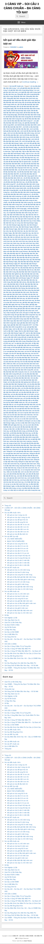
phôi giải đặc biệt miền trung (16, 341)
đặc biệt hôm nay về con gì (11, 223)
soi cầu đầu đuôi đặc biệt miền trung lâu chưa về (20, 371)
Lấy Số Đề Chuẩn (10, 627)
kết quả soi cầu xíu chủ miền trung (18, 570)
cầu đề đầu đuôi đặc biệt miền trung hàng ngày (25, 192)
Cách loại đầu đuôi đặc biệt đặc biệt (17, 129)
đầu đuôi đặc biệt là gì (27, 268)
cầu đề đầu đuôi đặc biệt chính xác (22, 177)
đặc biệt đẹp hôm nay (27, 217)
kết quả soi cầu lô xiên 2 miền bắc (18, 560)
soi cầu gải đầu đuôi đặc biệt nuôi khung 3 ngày (22, 405)
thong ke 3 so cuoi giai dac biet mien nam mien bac (21, 452)
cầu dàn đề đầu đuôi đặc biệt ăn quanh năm (17, 162)
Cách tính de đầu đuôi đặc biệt (21, 139)
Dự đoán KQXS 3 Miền (12, 625)
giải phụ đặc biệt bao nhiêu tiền (27, 308)
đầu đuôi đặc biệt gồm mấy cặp (22, 260)
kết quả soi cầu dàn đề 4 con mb (18, 527)
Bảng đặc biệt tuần (13, 98)
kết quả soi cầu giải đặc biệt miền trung (20, 586)
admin (21, 47)
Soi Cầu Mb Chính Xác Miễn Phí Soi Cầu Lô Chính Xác (23, 653)
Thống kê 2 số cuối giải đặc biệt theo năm (19, 451)
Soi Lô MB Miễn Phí (11, 634)
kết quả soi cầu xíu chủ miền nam (18, 594)
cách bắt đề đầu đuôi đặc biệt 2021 (21, 126)
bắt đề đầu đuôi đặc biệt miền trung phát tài (19, 117)
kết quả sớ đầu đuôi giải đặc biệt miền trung (21, 577)
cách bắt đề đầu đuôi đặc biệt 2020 (25, 125)
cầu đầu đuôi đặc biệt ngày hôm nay (27, 166)
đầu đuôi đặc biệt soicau (18, 282)
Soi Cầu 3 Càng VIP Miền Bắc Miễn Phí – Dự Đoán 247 (23, 651)
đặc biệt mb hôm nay (24, 229)
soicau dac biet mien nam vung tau (21, 441)
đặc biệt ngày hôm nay (10, 235)
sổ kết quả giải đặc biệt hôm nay (21, 347)
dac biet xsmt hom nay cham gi (23, 241)
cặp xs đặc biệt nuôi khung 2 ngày (14, 153)
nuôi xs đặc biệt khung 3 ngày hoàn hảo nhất (24, 335)
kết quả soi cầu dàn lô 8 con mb (17, 551)
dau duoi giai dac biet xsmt (20, 292)
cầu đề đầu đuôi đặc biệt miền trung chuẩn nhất (21, 187)
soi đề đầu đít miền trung (17, 431)
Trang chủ (8, 505)
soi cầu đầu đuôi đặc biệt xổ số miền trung (21, 395)
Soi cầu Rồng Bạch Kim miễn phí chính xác (20, 416)
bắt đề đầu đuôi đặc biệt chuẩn (20, 111)
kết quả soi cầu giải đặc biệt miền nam (19, 601)
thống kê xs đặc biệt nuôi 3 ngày (28, 462)
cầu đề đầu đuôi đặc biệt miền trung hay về (17, 194)
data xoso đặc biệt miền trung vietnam (15, 251)
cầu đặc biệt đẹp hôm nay (27, 157)
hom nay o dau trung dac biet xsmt (20, 312)
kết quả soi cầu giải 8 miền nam (17, 608)
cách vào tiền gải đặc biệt (31, 143)
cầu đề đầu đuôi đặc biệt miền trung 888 (19, 186)
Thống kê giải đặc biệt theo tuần (23, 460)
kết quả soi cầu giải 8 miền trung (17, 584)
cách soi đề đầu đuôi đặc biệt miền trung (16, 137)
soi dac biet (11, 429)
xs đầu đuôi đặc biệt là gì (23, 486)
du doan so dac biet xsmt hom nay (23, 300)
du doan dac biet (23, 296)
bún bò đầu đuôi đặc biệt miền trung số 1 (20, 121)
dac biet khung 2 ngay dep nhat (16, 225)
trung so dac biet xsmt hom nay (27, 468)
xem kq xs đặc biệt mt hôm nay (30, 480)
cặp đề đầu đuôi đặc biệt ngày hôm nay (25, 149)
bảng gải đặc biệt (8, 100)
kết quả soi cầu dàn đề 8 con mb (18, 532)
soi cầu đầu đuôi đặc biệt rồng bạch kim (21, 383)
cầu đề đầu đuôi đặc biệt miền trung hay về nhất (20, 195)
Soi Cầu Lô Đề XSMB (12, 632)
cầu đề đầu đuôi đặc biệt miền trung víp (20, 202)
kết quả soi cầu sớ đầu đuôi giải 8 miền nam (21, 603)
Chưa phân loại (9, 689)
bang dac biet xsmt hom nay (29, 98)
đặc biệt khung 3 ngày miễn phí (29, 227)
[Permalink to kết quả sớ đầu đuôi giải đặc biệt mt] (21, 70)
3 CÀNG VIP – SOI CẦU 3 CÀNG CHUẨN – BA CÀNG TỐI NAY (22, 8)
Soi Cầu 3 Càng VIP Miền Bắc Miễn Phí (18, 649)
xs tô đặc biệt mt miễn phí (15, 490)
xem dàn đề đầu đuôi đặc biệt (15, 474)
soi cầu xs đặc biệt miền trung (25, 423)
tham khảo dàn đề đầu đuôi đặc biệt (17, 445)
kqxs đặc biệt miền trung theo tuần (21, 321)
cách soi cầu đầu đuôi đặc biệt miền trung (20, 133)
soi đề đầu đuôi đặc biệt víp (21, 439)
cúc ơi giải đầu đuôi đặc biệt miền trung (18, 213)
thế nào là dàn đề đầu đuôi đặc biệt (21, 447)
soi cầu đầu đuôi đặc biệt (22, 357)
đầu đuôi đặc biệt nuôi (29, 274)
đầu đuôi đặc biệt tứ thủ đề (15, 284)
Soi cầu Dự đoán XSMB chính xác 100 (15, 402)
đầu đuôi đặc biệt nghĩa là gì (12, 274)
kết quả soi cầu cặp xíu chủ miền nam (19, 613)
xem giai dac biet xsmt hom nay (16, 478)
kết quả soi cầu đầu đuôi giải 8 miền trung (20, 579)
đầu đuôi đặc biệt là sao (26, 270)
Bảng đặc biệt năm (20, 96)
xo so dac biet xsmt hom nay (19, 484)
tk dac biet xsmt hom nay (11, 464)
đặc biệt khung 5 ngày (10, 229)
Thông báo (8, 749)
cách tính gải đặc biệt (28, 141)
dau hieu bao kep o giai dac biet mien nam (20, 293)
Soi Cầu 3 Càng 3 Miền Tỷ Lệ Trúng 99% (18, 646)
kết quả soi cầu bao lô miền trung (18, 572)
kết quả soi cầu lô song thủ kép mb (18, 558)
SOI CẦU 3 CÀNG (10, 644)
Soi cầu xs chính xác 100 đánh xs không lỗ (16, 421)
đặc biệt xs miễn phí (14, 237)
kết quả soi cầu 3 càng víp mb (17, 515)
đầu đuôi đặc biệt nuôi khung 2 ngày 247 (20, 278)
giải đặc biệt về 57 (29, 306)
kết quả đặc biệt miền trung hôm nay (26, 315)
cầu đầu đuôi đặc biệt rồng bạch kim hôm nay (17, 168)
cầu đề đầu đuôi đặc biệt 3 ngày (27, 172)
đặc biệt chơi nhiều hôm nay (16, 215)
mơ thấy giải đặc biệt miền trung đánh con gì (20, 326)
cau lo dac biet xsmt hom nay (25, 206)
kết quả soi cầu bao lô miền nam (17, 596)
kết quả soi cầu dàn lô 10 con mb (18, 553)
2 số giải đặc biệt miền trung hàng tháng (20, 90)
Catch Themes (28, 941)
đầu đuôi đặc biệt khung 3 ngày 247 (18, 266)
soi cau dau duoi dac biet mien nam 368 (19, 366)
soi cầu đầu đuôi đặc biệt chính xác (26, 360)
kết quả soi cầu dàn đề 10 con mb (18, 524)
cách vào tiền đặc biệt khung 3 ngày (21, 142)
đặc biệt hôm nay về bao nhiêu (30, 221)
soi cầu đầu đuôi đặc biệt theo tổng (17, 390)
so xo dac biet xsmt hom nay (25, 349)
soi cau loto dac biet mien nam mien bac (20, 415)
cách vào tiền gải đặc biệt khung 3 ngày (16, 145)
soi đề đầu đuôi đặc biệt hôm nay (20, 433)
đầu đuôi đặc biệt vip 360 (11, 286)
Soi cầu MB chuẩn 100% (13, 512)
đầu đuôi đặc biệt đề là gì (24, 257)
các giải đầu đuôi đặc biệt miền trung (21, 122)
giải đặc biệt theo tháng (15, 306)
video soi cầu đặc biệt (13, 472)
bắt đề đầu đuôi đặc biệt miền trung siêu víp (22, 118)
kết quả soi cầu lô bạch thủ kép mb (18, 555)
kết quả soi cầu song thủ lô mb (17, 544)
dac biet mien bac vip (18, 231)
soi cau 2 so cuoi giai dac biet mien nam (21, 350)
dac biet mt (35, 233)
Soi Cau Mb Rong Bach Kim (14, 656)
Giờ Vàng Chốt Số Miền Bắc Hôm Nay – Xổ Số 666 (21, 665)
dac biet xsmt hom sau (25, 247)
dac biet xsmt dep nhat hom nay (22, 239)
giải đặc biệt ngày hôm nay (30, 302)
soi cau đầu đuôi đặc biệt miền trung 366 (20, 370)
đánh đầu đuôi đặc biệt (31, 249)
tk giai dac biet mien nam (28, 464)
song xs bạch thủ (14, 443)
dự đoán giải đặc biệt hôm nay (15, 298)
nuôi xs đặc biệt (18, 329)
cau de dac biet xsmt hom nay (27, 170)
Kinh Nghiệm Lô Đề (11, 618)
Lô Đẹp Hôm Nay (10, 629)
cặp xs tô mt (30, 153)
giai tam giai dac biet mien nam (25, 311)
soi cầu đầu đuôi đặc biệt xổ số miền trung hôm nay (21, 397)
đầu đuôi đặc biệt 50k (28, 253)
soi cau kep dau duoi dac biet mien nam (19, 411)
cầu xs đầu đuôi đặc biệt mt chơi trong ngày (21, 207)
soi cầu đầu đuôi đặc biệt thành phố (23, 386)
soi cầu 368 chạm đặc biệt (23, 355)
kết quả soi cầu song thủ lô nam (17, 598)
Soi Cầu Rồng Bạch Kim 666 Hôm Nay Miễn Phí (20, 663)
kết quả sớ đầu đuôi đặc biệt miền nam (19, 610)
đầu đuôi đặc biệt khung (25, 262)
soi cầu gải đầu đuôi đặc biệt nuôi (24, 404)
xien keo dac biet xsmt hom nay (13, 482)
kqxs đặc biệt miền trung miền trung (20, 318)
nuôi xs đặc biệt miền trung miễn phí (14, 337)
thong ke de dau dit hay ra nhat (21, 457)
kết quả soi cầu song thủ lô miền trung (19, 574)
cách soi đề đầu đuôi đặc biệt (29, 135)
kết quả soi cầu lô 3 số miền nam (18, 606)
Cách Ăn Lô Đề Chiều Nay (13, 622)
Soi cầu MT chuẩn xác (16, 86)
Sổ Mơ (7, 615)
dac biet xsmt (25, 237)
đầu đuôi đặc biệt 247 (14, 253)
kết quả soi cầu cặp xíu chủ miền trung (20, 589)
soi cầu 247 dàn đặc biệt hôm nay (19, 353)
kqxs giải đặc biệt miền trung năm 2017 (19, 325)
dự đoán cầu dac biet (29, 294)
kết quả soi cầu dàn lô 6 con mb (17, 548)
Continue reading (30, 81)
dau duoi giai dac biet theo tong (21, 290)
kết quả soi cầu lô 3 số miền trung (18, 582)
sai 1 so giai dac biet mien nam (21, 343)
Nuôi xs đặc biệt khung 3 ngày (28, 331)
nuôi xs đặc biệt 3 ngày (10, 331)
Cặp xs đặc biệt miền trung (30, 151)
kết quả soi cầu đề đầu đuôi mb (17, 534)
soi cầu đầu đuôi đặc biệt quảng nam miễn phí (22, 382)
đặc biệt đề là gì (15, 217)
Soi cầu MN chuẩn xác (12, 591)
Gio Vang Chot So (10, 637)
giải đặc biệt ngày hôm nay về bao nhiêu (16, 304)
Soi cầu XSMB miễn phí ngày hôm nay (21, 424)
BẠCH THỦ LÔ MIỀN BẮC (15, 541)
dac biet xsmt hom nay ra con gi (20, 245)
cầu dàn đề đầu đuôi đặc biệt (30, 160)
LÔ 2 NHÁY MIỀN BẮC (14, 539)
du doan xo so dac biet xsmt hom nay (21, 301)
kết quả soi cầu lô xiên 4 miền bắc (18, 565)
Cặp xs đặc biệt (16, 151)
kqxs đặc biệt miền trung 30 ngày (24, 317)
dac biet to (22, 235)
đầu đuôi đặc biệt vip (31, 284)
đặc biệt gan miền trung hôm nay (25, 219)
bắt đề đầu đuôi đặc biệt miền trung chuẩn (20, 112)
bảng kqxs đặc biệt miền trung (24, 100)
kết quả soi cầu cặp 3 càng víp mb (18, 517)
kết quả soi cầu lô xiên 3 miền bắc (18, 563)
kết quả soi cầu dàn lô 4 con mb (17, 546)
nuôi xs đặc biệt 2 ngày (30, 329)
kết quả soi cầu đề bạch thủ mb (17, 520)
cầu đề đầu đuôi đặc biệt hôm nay (14, 182)
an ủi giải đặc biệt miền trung (27, 92)
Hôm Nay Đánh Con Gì (12, 620)
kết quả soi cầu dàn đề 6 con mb (18, 529)
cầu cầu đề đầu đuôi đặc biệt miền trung (21, 154)
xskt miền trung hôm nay (32, 490)
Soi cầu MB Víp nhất (11, 536)
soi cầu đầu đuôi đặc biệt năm (20, 378)
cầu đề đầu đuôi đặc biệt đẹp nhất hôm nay (26, 180)
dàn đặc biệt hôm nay (16, 249)
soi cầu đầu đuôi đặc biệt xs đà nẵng (26, 400)
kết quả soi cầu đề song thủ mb (17, 522)
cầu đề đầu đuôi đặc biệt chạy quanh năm (24, 176)
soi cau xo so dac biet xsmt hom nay (26, 419)
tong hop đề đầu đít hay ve (27, 466)
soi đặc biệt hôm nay (22, 429)
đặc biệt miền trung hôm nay (22, 233)
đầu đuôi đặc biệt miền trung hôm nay (28, 272)
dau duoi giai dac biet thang (16, 288)
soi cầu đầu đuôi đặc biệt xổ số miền (22, 394)
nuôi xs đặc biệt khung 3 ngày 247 (14, 333)
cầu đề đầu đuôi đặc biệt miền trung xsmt (22, 203)
